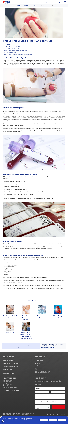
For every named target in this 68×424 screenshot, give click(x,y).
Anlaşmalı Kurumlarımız (8, 380)
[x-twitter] (54, 415)
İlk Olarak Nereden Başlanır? (11, 48)
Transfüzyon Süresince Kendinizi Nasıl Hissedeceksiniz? (18, 54)
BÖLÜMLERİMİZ (31, 2)
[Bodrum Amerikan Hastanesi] (9, 2)
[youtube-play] (57, 415)
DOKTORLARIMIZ (39, 2)
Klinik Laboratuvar (28, 5)
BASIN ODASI (40, 357)
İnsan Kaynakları (38, 374)
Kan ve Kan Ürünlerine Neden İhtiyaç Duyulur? (15, 50)
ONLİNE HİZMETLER (10, 367)
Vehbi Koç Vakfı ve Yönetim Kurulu (42, 372)
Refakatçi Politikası (7, 383)
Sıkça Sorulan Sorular (7, 384)
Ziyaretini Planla (6, 385)
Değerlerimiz (37, 369)
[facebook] (47, 415)
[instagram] (50, 415)
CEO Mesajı (37, 365)
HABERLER (39, 360)
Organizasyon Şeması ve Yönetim (42, 371)
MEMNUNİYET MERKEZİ (11, 363)
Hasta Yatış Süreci (7, 381)
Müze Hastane (38, 367)
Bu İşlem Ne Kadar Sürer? (10, 52)
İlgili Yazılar (35, 5)
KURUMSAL (51, 2)
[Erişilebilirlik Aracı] (2, 421)
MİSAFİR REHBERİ (9, 378)
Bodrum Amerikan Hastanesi (9, 5)
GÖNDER (58, 407)
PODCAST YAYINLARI (11, 390)
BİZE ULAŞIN (45, 2)
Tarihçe (36, 368)
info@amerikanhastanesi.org (46, 347)
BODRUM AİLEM (9, 373)
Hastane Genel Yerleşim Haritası (10, 387)
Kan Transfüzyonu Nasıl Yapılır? (12, 46)
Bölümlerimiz (19, 5)
